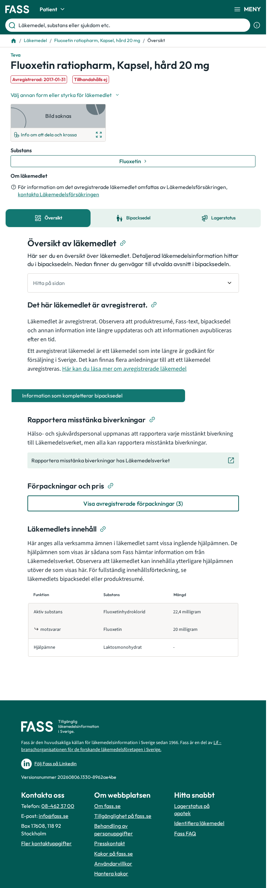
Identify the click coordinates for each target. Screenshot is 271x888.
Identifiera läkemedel (199, 823)
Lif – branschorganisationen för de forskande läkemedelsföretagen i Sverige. (121, 746)
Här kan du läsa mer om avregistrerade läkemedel (124, 369)
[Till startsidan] (14, 41)
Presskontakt (109, 843)
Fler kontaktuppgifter (46, 843)
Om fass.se (107, 806)
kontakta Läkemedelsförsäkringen (58, 194)
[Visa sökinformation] (257, 25)
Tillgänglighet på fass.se (122, 816)
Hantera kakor (111, 873)
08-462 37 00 (57, 806)
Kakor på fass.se (113, 853)
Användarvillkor (113, 863)
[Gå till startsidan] (17, 9)
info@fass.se (53, 816)
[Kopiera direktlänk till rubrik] (123, 243)
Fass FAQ (185, 833)
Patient (48, 9)
